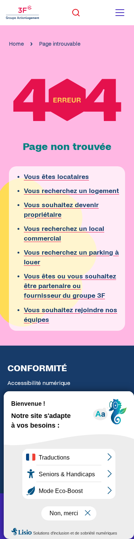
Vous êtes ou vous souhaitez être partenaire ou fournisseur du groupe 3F (70, 286)
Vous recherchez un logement (71, 191)
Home (16, 44)
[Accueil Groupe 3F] (22, 13)
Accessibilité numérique (38, 383)
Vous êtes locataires (56, 176)
